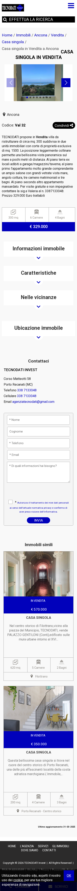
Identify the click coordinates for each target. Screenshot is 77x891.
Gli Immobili (60, 846)
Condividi (62, 125)
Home (12, 846)
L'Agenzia (27, 846)
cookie (18, 880)
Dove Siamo (29, 850)
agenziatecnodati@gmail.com (33, 402)
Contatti (49, 850)
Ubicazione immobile (38, 328)
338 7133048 (27, 390)
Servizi (43, 846)
